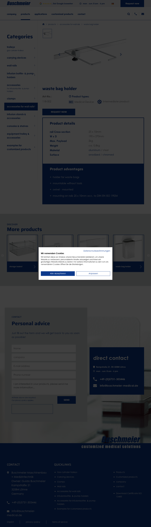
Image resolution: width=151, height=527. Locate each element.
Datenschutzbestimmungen (96, 251)
